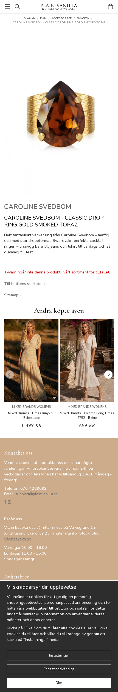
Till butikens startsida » (24, 283)
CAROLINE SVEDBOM (37, 206)
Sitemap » (12, 295)
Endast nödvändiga (59, 669)
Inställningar (59, 655)
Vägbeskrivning (17, 539)
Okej (59, 682)
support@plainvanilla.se (36, 494)
